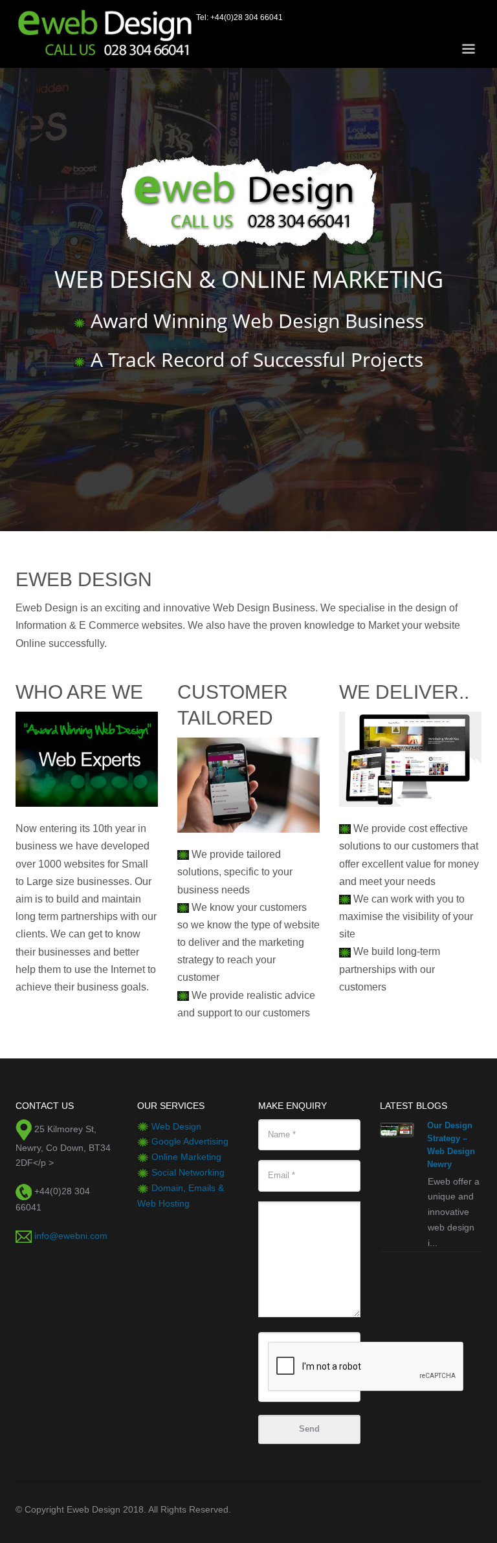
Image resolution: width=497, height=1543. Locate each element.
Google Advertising (189, 1141)
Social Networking (188, 1172)
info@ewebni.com (70, 1236)
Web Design (176, 1126)
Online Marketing (186, 1157)
